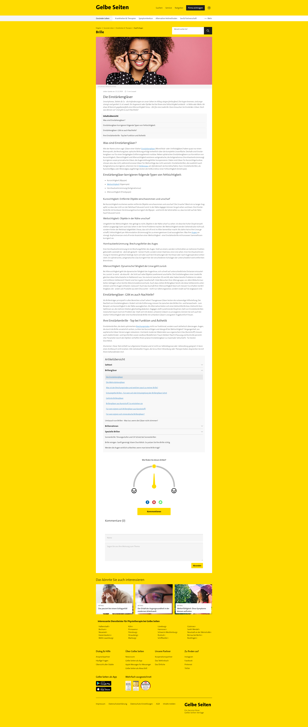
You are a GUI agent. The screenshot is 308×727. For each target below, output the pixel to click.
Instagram (189, 656)
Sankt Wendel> (193, 629)
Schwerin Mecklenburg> (168, 632)
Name (109, 537)
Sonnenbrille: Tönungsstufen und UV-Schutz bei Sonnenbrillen (130, 437)
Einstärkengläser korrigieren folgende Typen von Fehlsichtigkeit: (129, 125)
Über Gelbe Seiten (134, 651)
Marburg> (132, 638)
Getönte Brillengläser (114, 398)
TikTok (187, 668)
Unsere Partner (163, 651)
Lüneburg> (162, 626)
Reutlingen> (192, 638)
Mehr (208, 19)
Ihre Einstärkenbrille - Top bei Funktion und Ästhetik (124, 135)
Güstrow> (191, 626)
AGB (158, 704)
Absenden (197, 565)
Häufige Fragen (102, 660)
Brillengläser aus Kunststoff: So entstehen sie (124, 403)
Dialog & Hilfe (103, 651)
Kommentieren (154, 511)
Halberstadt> (104, 626)
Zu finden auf (192, 651)
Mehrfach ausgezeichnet (138, 677)
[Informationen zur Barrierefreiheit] (209, 7)
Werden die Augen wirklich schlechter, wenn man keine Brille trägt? (132, 447)
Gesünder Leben (109, 28)
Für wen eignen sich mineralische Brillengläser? (125, 414)
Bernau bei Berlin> (194, 635)
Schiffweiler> (163, 638)
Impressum (100, 704)
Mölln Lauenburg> (106, 638)
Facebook (188, 660)
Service (168, 7)
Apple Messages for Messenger (138, 664)
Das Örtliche (160, 664)
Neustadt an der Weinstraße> (199, 632)
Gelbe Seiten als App (133, 660)
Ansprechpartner (103, 656)
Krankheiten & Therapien (124, 28)
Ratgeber (179, 7)
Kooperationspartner (163, 656)
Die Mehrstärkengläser (115, 382)
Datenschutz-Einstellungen (141, 704)
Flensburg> (133, 632)
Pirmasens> (133, 629)
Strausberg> (133, 635)
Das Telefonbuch (162, 660)
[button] (159, 7)
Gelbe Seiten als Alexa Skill (136, 668)
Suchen (159, 7)
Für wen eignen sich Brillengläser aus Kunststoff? (126, 409)
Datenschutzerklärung (118, 704)
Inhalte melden (169, 704)
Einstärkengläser (148, 148)
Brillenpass (143, 166)
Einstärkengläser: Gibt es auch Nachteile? (120, 130)
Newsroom (130, 656)
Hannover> (162, 629)
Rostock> (161, 635)
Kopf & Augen (138, 28)
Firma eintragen (195, 7)
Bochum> (103, 629)
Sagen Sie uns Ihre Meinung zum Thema (123, 546)
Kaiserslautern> (105, 635)
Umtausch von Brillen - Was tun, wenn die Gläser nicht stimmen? (131, 420)
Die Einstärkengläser (114, 377)
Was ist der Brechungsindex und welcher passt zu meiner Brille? (132, 387)
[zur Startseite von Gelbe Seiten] (198, 704)
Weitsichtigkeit (113, 184)
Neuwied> (103, 632)
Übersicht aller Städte (105, 664)
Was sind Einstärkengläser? (114, 120)
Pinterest (188, 664)
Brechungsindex (142, 326)
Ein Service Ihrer (194, 711)
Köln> (130, 626)
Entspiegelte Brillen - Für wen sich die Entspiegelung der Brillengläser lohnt (136, 393)
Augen (194, 232)
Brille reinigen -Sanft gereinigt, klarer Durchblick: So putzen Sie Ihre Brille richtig (137, 442)
